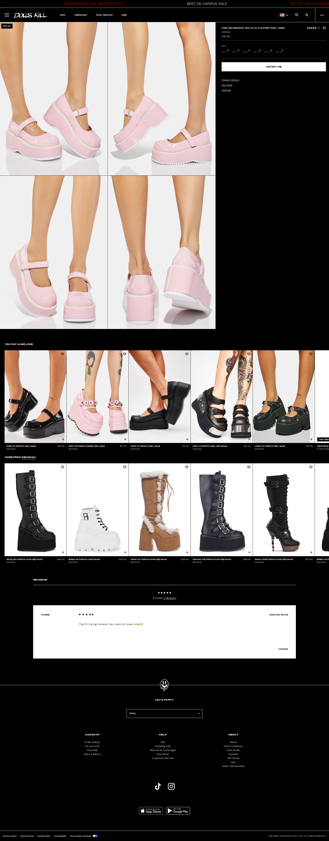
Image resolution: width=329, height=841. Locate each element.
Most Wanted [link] (104, 15)
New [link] (62, 15)
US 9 (256, 52)
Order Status (92, 742)
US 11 (278, 52)
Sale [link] (124, 15)
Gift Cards (233, 758)
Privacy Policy (10, 836)
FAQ (163, 742)
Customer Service (163, 758)
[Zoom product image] (54, 98)
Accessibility (60, 836)
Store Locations (233, 746)
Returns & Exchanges (163, 750)
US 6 (224, 52)
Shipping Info (163, 746)
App (233, 762)
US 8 (245, 52)
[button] (92, 4)
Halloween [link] (80, 15)
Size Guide (233, 750)
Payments (163, 754)
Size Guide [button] (227, 85)
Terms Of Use (27, 836)
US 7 (234, 52)
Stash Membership (233, 766)
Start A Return (92, 754)
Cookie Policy (43, 836)
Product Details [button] (230, 80)
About (233, 742)
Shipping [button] (226, 90)
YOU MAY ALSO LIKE (19, 344)
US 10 (267, 52)
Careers (233, 754)
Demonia (226, 32)
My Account (92, 746)
